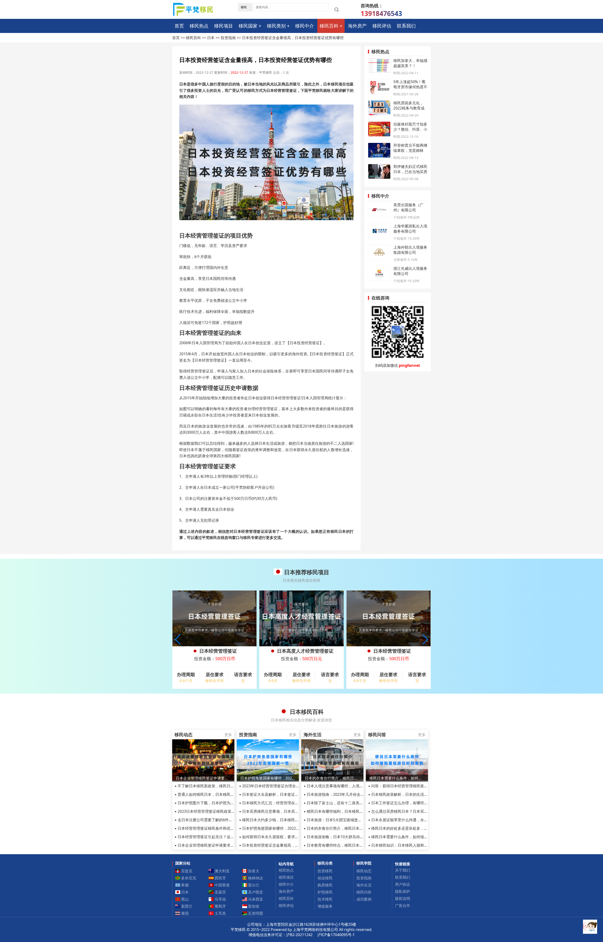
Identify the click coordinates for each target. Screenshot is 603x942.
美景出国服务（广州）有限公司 (408, 207)
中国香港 (222, 885)
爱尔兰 (253, 885)
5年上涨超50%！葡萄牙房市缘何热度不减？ (410, 87)
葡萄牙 (220, 906)
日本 (211, 37)
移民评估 (381, 26)
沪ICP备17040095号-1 (336, 934)
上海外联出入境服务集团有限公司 (410, 250)
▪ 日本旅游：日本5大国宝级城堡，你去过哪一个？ (346, 819)
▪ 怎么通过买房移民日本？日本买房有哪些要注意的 (411, 811)
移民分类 (325, 863)
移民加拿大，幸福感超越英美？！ (410, 63)
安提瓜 (186, 870)
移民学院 (363, 863)
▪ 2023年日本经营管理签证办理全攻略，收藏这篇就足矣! (286, 785)
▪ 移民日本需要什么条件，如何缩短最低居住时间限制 (413, 836)
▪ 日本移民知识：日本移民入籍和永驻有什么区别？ (411, 845)
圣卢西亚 (255, 892)
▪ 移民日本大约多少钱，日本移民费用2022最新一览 (282, 819)
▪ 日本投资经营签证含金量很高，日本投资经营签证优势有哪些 (291, 845)
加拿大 (253, 870)
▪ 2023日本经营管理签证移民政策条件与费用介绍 (216, 811)
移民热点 (199, 26)
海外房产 (357, 26)
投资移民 (325, 870)
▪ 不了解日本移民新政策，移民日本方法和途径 (214, 785)
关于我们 (402, 870)
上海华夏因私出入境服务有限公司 (410, 228)
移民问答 (363, 892)
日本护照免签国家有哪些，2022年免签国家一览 (267, 778)
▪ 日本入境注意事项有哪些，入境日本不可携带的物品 (348, 785)
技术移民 (325, 899)
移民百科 (329, 26)
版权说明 (402, 898)
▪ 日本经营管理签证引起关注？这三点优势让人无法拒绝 (221, 836)
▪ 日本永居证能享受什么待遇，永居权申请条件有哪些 (413, 819)
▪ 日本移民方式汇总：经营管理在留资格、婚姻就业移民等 (287, 802)
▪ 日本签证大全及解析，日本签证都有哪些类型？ (280, 794)
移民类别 (276, 26)
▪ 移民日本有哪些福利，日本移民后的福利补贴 (343, 811)
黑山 (184, 899)
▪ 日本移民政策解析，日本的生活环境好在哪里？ (409, 794)
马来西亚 (255, 899)
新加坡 (253, 906)
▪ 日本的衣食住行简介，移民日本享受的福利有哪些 (347, 828)
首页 (179, 26)
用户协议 (402, 884)
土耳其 (220, 913)
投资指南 (228, 37)
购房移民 (325, 885)
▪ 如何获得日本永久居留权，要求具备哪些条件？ (280, 836)
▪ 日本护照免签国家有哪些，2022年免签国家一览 (280, 828)
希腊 (184, 885)
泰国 (184, 913)
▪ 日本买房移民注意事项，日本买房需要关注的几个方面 (286, 811)
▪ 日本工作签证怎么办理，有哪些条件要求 (403, 802)
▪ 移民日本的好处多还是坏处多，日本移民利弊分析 (411, 828)
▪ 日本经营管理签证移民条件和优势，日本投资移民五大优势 (225, 828)
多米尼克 (188, 878)
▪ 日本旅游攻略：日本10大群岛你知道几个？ (341, 836)
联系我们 (406, 26)
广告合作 (402, 905)
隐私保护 (402, 891)
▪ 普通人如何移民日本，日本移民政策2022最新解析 (218, 794)
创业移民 (325, 878)
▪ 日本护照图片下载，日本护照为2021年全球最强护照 (220, 802)
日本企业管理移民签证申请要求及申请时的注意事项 (203, 778)
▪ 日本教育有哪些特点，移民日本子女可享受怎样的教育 (350, 845)
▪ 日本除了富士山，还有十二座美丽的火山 (339, 802)
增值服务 (325, 906)
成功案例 (363, 899)
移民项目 (223, 26)
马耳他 (220, 899)
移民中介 (304, 26)
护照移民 (325, 892)
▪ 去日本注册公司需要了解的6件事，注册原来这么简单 (220, 819)
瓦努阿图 (255, 913)
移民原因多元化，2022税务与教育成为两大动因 (408, 108)
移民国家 (248, 26)
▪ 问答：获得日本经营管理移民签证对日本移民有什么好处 (416, 785)
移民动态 (363, 870)
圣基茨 (220, 892)
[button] (425, 639)
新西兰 (186, 906)
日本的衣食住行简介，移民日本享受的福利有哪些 (332, 778)
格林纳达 (255, 878)
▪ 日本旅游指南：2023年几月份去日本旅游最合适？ (347, 794)
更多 (228, 734)
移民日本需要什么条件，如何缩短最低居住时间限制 (396, 778)
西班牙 (220, 878)
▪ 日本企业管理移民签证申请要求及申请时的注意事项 (219, 845)
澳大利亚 (222, 870)
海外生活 (363, 885)
